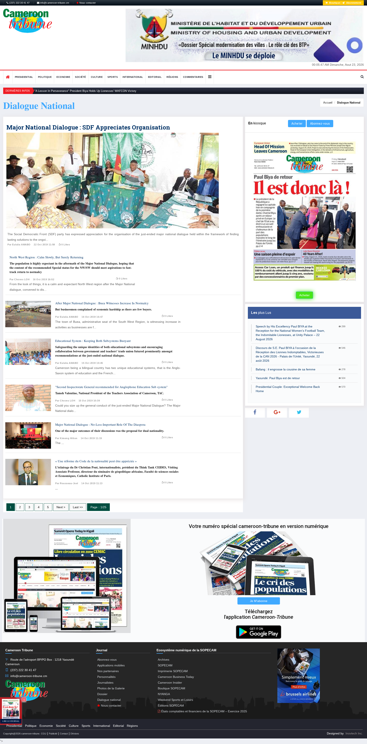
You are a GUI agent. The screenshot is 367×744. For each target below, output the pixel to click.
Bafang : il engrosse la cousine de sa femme (285, 369)
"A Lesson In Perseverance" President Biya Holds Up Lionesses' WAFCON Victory (85, 90)
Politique (45, 77)
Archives (163, 659)
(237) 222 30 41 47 (19, 2)
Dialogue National (348, 102)
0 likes (65, 244)
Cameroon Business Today (176, 677)
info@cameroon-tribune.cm (54, 2)
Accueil (327, 102)
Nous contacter (87, 2)
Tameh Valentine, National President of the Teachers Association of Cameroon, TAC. (109, 393)
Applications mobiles (111, 665)
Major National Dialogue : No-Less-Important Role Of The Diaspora (100, 424)
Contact (64, 733)
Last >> (78, 507)
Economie (63, 77)
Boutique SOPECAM (171, 688)
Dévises (75, 733)
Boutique (334, 2)
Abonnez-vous (320, 123)
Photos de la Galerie (111, 688)
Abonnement (353, 2)
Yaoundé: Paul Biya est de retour (278, 378)
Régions (172, 77)
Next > (60, 507)
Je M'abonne (258, 601)
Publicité (53, 733)
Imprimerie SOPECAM (173, 671)
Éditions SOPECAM (171, 705)
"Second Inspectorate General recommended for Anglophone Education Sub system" (111, 387)
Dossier (102, 694)
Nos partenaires (108, 671)
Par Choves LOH (20, 279)
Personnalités (106, 677)
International (133, 77)
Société (80, 77)
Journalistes (105, 682)
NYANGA (164, 694)
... (62, 443)
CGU (43, 733)
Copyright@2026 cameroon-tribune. (21, 733)
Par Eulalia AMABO (19, 244)
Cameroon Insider (170, 682)
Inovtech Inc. (354, 733)
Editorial (155, 77)
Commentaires (193, 77)
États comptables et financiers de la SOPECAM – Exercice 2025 (203, 711)
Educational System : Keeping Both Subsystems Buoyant (93, 341)
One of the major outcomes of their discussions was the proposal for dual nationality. (109, 430)
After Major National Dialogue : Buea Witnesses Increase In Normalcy (102, 303)
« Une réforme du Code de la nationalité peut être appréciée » (96, 461)
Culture (97, 77)
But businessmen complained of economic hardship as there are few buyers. (103, 309)
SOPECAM (165, 665)
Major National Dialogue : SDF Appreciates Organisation (88, 127)
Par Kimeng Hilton (66, 438)
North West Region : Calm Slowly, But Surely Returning (46, 257)
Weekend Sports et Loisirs (175, 699)
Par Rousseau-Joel (66, 483)
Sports (112, 77)
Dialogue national (109, 699)
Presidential (24, 77)
